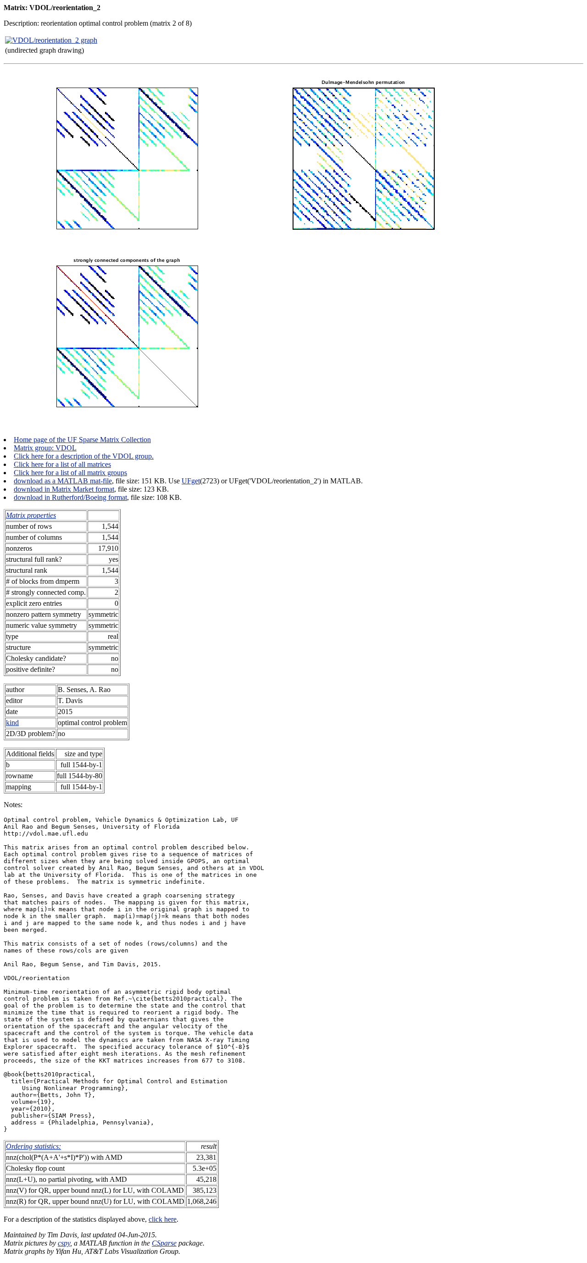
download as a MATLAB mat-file (63, 481)
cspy (64, 1243)
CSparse (164, 1243)
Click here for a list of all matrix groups (70, 472)
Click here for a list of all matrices (62, 464)
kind (12, 722)
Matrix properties (31, 515)
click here (163, 1219)
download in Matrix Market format (64, 489)
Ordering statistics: (33, 1146)
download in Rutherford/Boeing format (70, 497)
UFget (191, 481)
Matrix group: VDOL (45, 448)
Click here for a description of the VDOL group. (84, 456)
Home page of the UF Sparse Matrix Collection (82, 439)
